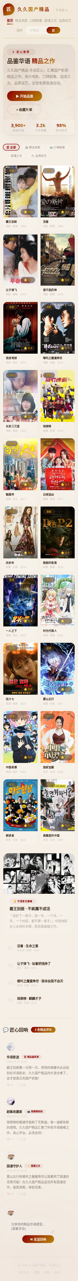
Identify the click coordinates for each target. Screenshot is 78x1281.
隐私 (47, 1272)
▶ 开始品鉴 (24, 96)
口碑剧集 (36, 20)
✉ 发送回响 (38, 1239)
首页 (10, 20)
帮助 (37, 1272)
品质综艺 (65, 20)
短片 (20, 30)
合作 (57, 1272)
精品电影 (21, 20)
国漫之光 (50, 20)
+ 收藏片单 (24, 110)
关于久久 (24, 1272)
